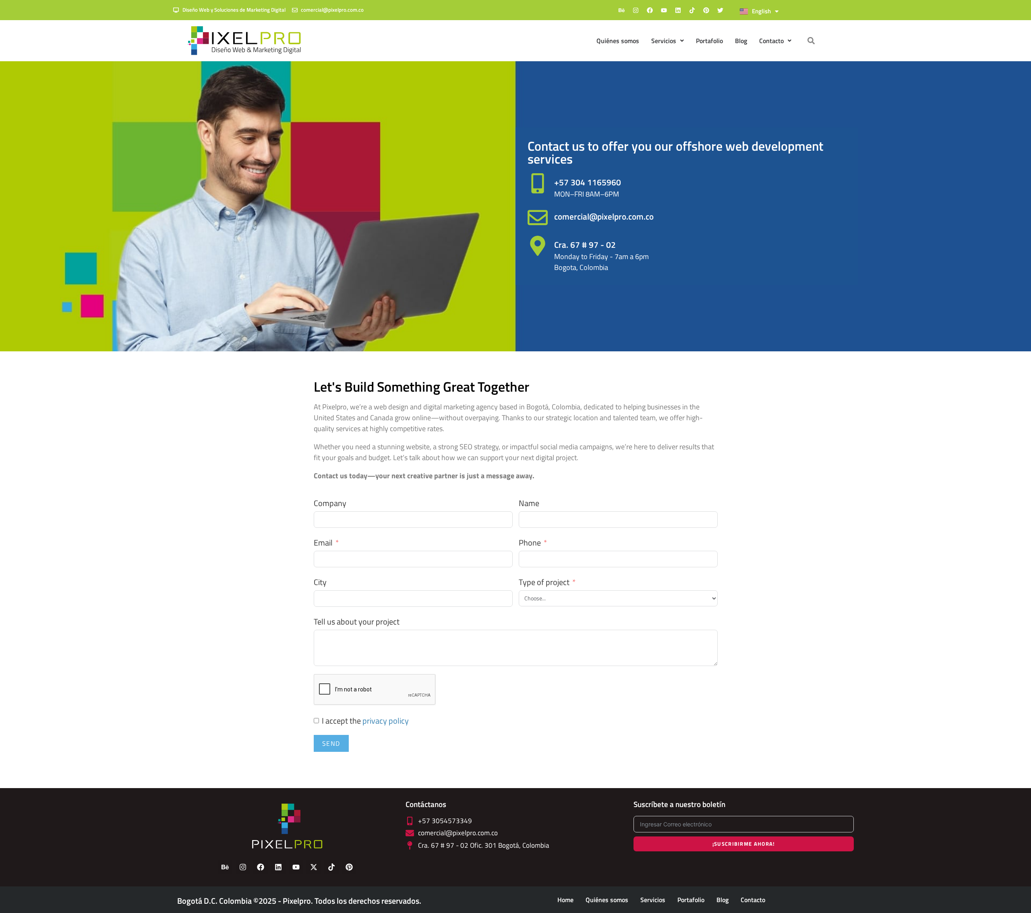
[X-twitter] (313, 867)
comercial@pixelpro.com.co (604, 216)
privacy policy (385, 720)
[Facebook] (650, 10)
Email (323, 543)
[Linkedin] (678, 10)
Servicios (663, 41)
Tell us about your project (357, 622)
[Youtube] (664, 10)
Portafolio (709, 41)
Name (529, 503)
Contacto (753, 900)
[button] (811, 40)
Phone (530, 543)
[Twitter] (720, 10)
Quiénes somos (617, 41)
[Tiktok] (692, 10)
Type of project (544, 582)
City (320, 582)
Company (330, 503)
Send (331, 743)
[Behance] (621, 10)
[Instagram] (635, 10)
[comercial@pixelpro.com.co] (538, 218)
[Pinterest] (706, 10)
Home (565, 900)
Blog (741, 41)
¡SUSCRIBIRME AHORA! (743, 844)
